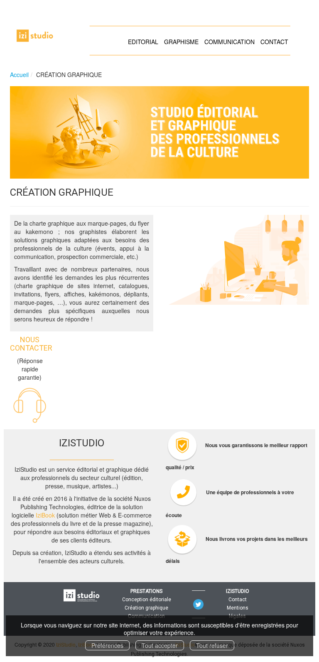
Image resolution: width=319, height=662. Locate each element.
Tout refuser (212, 645)
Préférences (107, 645)
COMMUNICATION (229, 41)
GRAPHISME (181, 41)
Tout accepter (160, 645)
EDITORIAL (143, 41)
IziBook (44, 515)
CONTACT (274, 41)
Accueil (19, 74)
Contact (237, 599)
